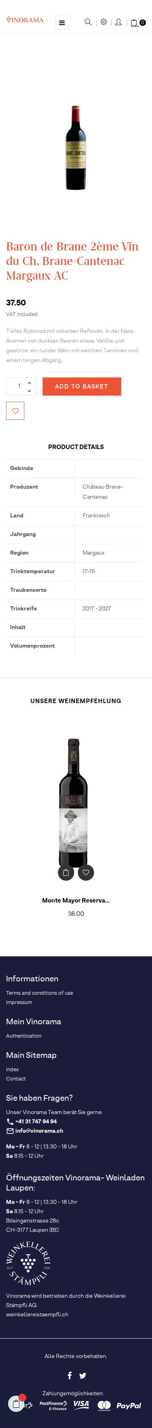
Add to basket (82, 387)
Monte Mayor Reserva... (76, 900)
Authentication (23, 1036)
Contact (16, 1079)
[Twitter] (83, 1376)
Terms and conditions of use (39, 993)
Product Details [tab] (76, 447)
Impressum (19, 1002)
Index (12, 1070)
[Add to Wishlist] (15, 411)
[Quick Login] (119, 22)
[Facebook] (69, 1376)
